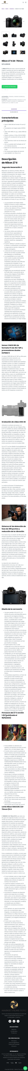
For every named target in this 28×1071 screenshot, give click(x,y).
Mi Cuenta (14, 1041)
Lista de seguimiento (14, 1042)
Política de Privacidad (14, 1044)
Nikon (3, 98)
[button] (14, 86)
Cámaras (11, 96)
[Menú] (25, 2)
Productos (14, 1033)
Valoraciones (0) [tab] (14, 112)
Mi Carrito (14, 1046)
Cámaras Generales (19, 96)
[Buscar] (23, 2)
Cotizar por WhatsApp (10, 86)
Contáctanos (14, 1031)
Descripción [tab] (14, 109)
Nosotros (14, 1029)
